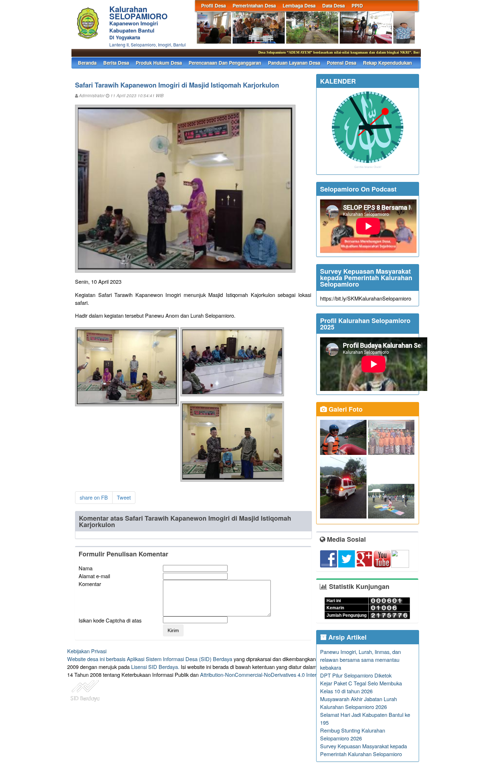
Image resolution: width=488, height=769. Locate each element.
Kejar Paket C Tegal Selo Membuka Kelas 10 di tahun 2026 (361, 687)
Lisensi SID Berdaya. (155, 666)
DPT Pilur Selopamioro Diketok (356, 675)
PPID (357, 5)
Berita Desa (116, 62)
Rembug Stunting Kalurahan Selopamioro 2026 (352, 734)
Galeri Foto (345, 409)
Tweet (124, 497)
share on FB (94, 497)
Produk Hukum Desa (159, 62)
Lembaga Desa (299, 5)
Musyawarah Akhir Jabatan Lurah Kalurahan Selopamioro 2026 (358, 702)
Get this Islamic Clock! (367, 167)
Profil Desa (213, 5)
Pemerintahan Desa (254, 5)
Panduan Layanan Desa (294, 62)
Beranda (87, 62)
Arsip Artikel (347, 637)
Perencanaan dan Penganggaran (225, 62)
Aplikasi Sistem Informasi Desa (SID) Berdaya (179, 659)
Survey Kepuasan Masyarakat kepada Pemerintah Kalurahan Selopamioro (363, 750)
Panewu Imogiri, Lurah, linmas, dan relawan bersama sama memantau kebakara (360, 659)
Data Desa (333, 5)
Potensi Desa (341, 62)
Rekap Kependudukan (387, 62)
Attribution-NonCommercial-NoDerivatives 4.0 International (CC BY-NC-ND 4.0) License (301, 674)
